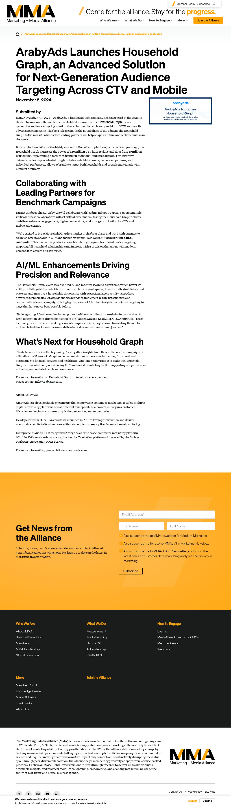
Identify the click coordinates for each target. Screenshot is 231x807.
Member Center (168, 643)
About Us (22, 709)
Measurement (96, 631)
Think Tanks (24, 703)
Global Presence (27, 655)
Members (23, 643)
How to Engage (159, 20)
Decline (207, 800)
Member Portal (26, 685)
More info (101, 803)
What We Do (133, 20)
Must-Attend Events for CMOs (178, 637)
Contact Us (175, 791)
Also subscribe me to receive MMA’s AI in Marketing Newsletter (167, 543)
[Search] (215, 3)
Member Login (185, 3)
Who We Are (108, 20)
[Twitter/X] (19, 794)
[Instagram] (38, 794)
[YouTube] (47, 794)
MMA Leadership (28, 649)
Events (162, 631)
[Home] (17, 34)
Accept (192, 800)
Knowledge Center (29, 691)
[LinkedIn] (56, 794)
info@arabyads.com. (48, 381)
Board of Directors (28, 637)
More (184, 21)
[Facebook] (28, 794)
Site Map (210, 791)
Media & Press (26, 697)
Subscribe (203, 3)
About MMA (24, 631)
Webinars (163, 649)
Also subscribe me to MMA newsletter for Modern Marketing (165, 535)
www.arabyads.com (74, 450)
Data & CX (94, 643)
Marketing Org (97, 637)
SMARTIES (94, 655)
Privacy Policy (193, 791)
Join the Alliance (208, 20)
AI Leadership (96, 649)
